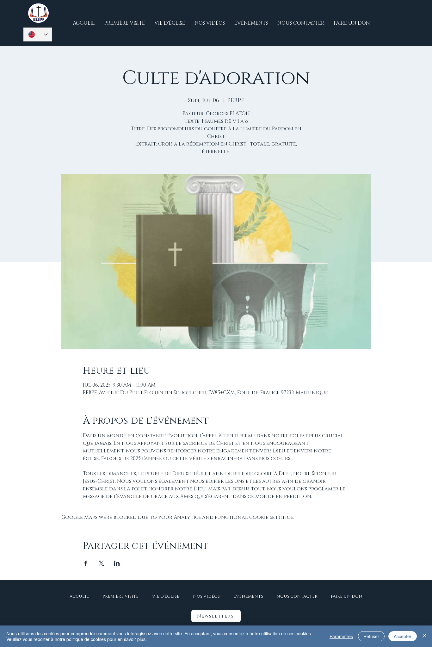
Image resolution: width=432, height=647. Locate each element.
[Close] (424, 636)
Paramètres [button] (341, 636)
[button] (216, 616)
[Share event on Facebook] (86, 563)
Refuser (371, 636)
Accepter (402, 636)
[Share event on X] (101, 563)
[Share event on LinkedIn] (117, 563)
